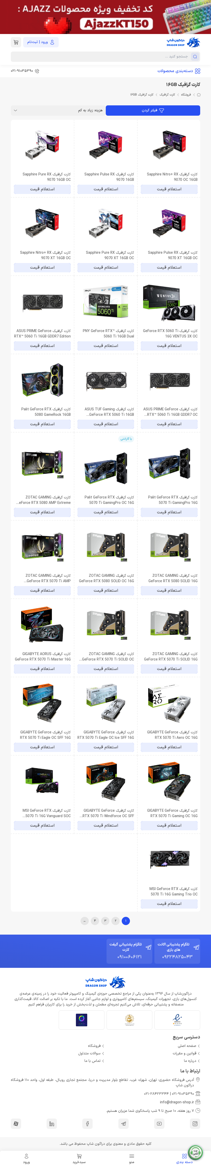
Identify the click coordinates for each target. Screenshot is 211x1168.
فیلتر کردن (149, 110)
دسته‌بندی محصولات (175, 71)
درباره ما (190, 1061)
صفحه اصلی (187, 1046)
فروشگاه (186, 94)
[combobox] (58, 110)
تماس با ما (92, 1061)
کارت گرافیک (167, 94)
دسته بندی (184, 1162)
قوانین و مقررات (184, 1053)
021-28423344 (156, 1094)
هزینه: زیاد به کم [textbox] (90, 110)
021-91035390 (183, 1094)
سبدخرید (79, 1162)
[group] (105, 17)
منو (131, 1162)
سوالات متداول (89, 1053)
